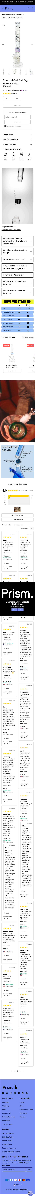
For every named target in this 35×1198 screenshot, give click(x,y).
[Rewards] (30, 1193)
